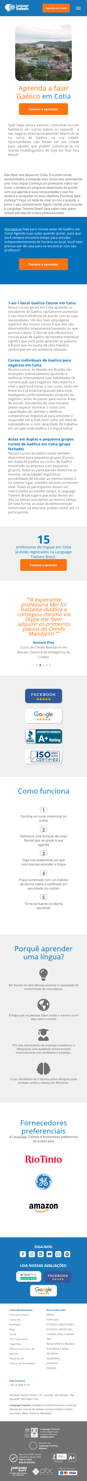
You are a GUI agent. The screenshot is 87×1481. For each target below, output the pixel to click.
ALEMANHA (53, 1358)
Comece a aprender (43, 109)
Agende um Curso (56, 8)
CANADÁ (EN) (54, 1334)
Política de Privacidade (22, 1363)
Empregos (15, 1324)
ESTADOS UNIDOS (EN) (60, 1324)
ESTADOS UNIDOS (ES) (59, 1329)
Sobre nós (15, 1319)
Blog (12, 1329)
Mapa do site (17, 1358)
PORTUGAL (53, 1319)
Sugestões (15, 1344)
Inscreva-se (13, 229)
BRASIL (50, 1314)
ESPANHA (52, 1363)
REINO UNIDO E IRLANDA (61, 1344)
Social (13, 1334)
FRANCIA (51, 1368)
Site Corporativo (19, 1339)
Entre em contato (19, 1314)
